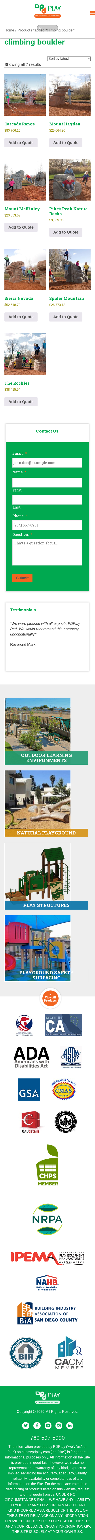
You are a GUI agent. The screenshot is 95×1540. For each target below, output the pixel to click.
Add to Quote (21, 142)
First (17, 490)
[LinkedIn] (69, 1425)
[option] (47, 632)
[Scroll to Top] (88, 1526)
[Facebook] (37, 1425)
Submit (22, 578)
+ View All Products (50, 997)
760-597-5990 (47, 1438)
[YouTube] (48, 1425)
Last (17, 507)
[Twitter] (25, 1425)
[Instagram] (58, 1425)
